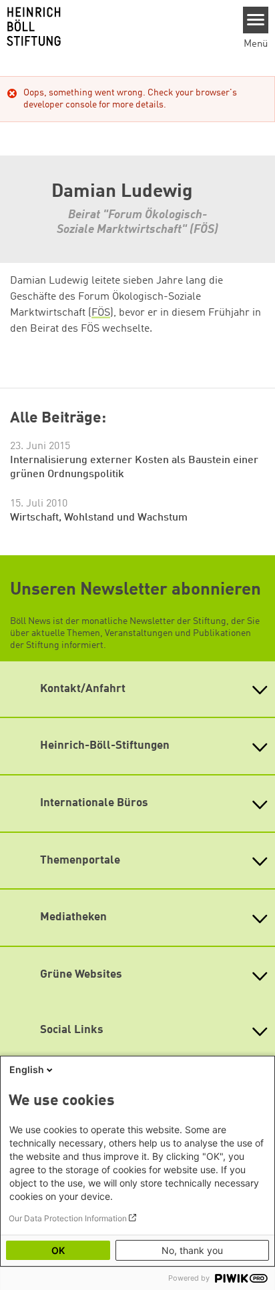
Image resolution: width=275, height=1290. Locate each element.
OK (58, 1250)
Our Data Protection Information (68, 1218)
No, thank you (192, 1250)
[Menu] (256, 20)
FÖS (100, 313)
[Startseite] (116, 27)
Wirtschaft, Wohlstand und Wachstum (99, 518)
